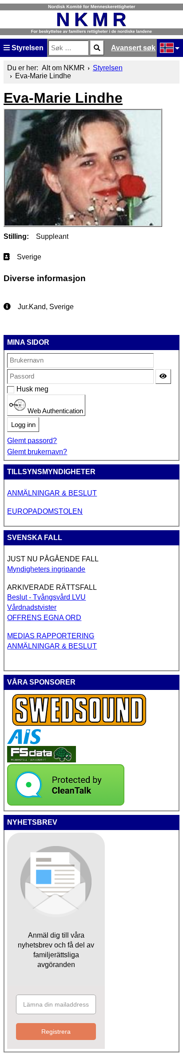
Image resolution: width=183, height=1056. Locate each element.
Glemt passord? (32, 440)
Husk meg (21, 389)
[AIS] (24, 742)
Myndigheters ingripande (46, 569)
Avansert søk (133, 48)
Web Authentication (54, 411)
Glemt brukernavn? (37, 451)
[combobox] (68, 47)
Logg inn (23, 424)
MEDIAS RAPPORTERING (50, 636)
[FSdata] (41, 760)
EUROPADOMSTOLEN (45, 511)
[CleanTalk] (65, 803)
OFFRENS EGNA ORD (44, 617)
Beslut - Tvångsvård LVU (46, 597)
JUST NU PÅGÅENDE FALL (53, 559)
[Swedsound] (79, 725)
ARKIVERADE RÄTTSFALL (52, 587)
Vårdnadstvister (31, 607)
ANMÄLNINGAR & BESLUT (52, 493)
